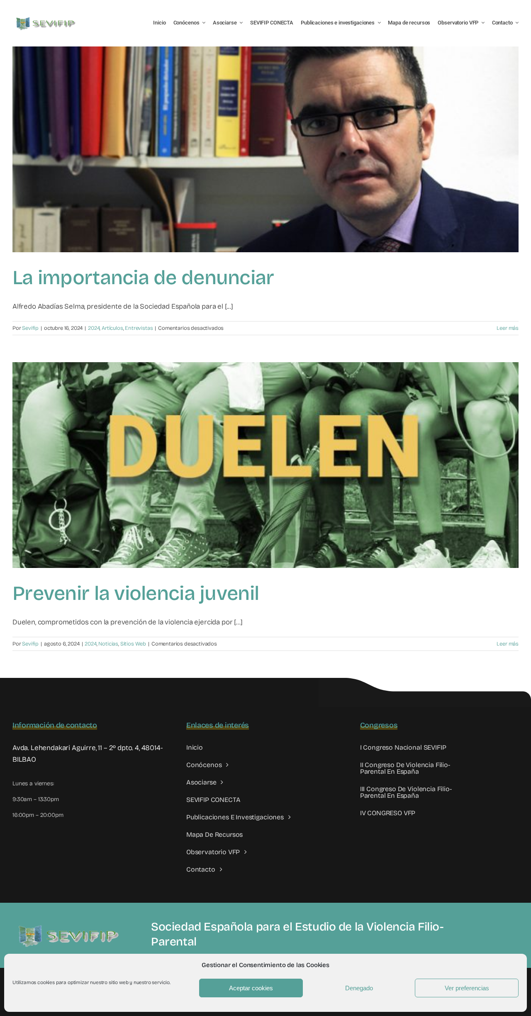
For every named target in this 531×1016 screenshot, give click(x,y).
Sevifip (30, 328)
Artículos (112, 328)
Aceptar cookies (251, 988)
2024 (94, 328)
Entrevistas (139, 328)
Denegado (359, 988)
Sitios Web (133, 644)
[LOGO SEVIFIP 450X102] (46, 19)
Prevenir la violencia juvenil (135, 593)
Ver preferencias (467, 988)
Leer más (508, 328)
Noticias (108, 644)
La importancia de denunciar (143, 278)
